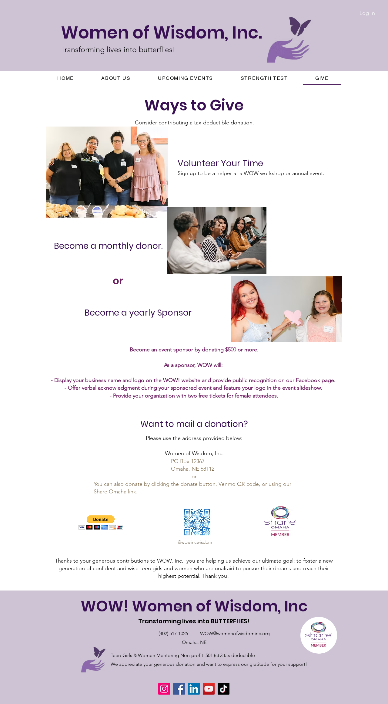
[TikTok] (223, 689)
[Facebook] (179, 689)
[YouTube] (209, 689)
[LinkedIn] (194, 689)
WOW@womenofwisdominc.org (235, 633)
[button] (116, 78)
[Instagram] (164, 689)
